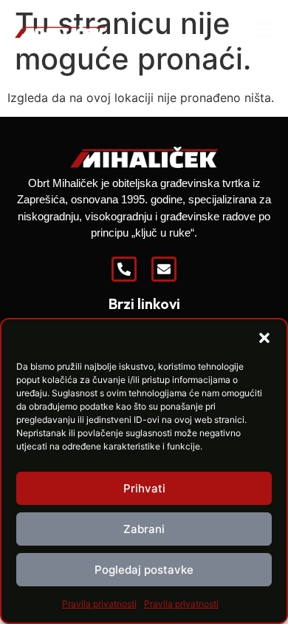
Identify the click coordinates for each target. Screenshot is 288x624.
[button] (264, 337)
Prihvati (144, 488)
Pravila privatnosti (99, 603)
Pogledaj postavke (144, 570)
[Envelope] (163, 269)
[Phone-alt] (124, 269)
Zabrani (144, 529)
